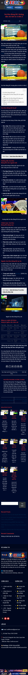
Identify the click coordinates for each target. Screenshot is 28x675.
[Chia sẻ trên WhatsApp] (7, 366)
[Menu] (2, 3)
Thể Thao (14, 12)
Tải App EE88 (22, 605)
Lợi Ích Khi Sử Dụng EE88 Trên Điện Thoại (12, 522)
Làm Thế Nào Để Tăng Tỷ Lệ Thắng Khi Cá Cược (23, 418)
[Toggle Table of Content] (23, 90)
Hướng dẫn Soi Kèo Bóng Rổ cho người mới (13, 95)
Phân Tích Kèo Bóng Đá (7, 400)
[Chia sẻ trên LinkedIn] (21, 366)
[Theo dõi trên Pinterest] (5, 618)
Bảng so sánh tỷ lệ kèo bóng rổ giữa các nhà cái (13, 103)
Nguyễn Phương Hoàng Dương (16, 22)
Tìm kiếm (3, 500)
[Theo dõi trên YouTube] (8, 618)
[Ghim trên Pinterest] (18, 366)
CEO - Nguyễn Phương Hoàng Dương (7, 610)
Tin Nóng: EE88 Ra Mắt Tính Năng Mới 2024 (13, 529)
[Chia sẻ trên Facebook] (9, 366)
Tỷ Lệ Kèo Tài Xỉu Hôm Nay (14, 417)
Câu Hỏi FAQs (7, 605)
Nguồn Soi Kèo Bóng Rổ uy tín (11, 100)
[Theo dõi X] (2, 618)
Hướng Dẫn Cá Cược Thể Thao (4, 474)
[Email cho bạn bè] (15, 366)
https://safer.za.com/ (12, 641)
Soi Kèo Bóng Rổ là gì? (9, 92)
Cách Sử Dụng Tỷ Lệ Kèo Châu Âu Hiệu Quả (23, 447)
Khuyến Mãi (22, 608)
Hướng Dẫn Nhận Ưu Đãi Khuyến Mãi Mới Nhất (13, 514)
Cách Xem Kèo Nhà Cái (14, 446)
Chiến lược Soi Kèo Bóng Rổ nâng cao (13, 98)
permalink (15, 373)
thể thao (18, 273)
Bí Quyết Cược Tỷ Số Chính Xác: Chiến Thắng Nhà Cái (14, 476)
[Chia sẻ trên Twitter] (12, 366)
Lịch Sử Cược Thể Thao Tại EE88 (4, 446)
